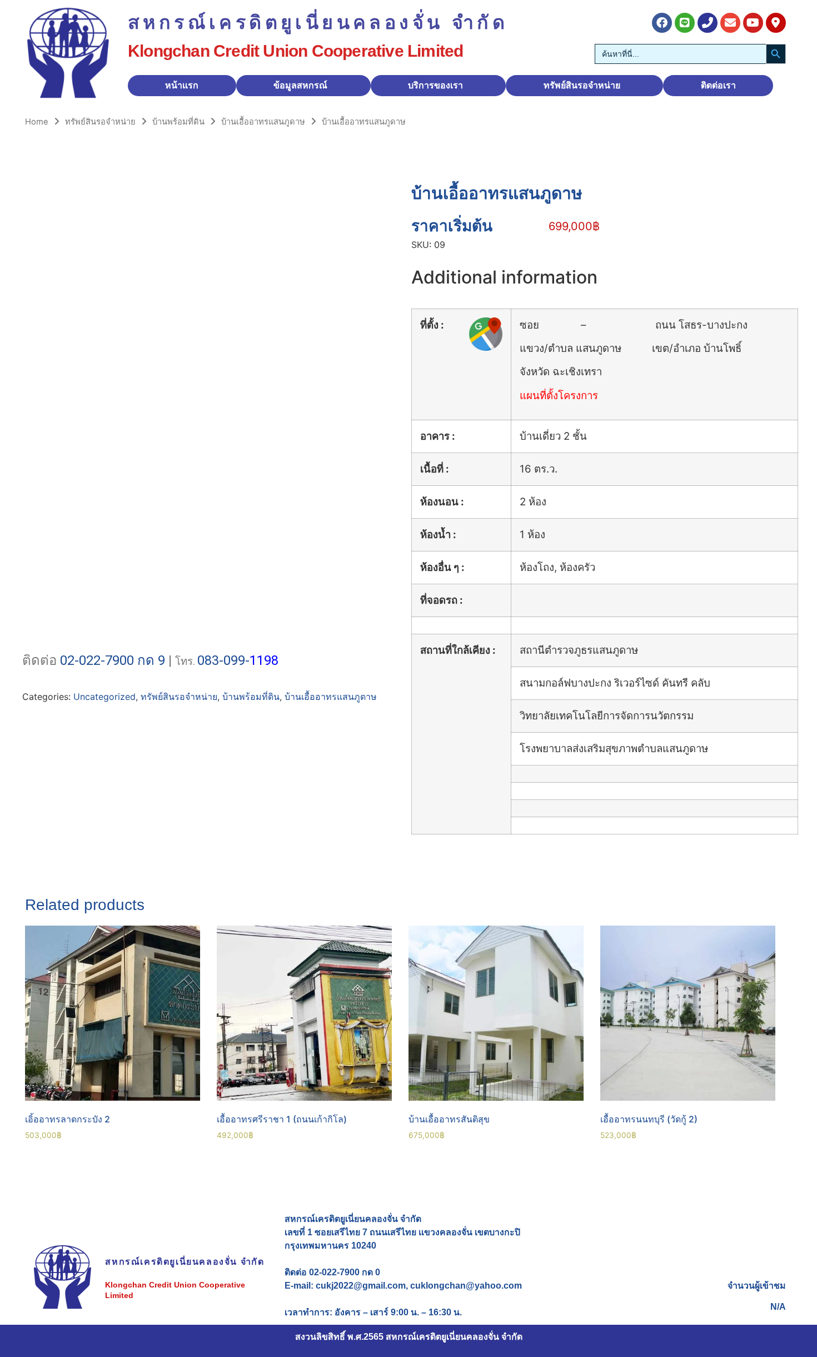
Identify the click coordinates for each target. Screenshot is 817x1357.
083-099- (223, 660)
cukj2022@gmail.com (361, 1285)
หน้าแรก (181, 85)
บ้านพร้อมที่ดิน (178, 122)
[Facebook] (662, 23)
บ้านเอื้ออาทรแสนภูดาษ (263, 122)
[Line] (685, 23)
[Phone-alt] (708, 23)
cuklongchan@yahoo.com (466, 1285)
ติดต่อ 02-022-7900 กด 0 (332, 1272)
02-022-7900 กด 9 (112, 660)
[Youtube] (753, 23)
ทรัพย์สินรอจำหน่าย (582, 85)
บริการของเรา (435, 85)
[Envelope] (730, 23)
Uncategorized (104, 696)
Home (36, 122)
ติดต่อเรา (718, 85)
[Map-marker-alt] (776, 23)
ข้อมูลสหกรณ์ (300, 85)
